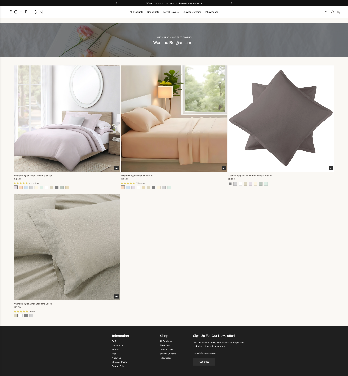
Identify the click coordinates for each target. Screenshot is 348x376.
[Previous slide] (117, 3)
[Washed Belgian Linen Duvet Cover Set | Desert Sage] (62, 187)
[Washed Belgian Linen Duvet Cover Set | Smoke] (41, 187)
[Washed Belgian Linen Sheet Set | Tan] (143, 187)
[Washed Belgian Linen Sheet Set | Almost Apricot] (123, 187)
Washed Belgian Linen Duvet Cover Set (33, 175)
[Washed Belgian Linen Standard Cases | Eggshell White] (21, 315)
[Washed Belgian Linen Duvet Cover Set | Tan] (67, 187)
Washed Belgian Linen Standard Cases (33, 303)
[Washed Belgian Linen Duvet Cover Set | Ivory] (36, 187)
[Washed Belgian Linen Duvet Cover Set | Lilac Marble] (15, 187)
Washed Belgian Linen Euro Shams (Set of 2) (250, 175)
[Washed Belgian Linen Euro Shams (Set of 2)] (281, 118)
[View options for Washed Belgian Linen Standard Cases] (116, 296)
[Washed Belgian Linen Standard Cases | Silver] (31, 315)
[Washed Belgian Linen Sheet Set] (174, 118)
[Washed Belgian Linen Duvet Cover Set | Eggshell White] (46, 187)
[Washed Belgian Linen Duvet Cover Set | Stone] (51, 187)
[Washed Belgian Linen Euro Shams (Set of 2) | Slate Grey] (230, 184)
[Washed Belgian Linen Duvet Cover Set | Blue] (26, 187)
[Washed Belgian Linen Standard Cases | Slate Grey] (26, 315)
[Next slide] (231, 3)
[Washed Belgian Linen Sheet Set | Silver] (164, 187)
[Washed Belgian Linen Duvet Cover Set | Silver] (31, 187)
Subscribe (203, 362)
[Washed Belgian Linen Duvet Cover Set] (67, 118)
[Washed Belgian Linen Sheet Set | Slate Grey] (153, 187)
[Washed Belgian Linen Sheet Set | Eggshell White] (138, 187)
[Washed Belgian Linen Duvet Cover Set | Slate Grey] (56, 187)
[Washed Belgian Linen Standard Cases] (67, 247)
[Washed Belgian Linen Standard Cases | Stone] (15, 315)
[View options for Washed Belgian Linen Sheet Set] (224, 168)
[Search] (332, 12)
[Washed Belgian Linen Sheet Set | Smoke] (169, 187)
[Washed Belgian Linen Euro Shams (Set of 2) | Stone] (245, 184)
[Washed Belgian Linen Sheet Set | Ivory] (159, 187)
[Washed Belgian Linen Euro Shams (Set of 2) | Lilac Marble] (250, 184)
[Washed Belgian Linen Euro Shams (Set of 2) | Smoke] (266, 184)
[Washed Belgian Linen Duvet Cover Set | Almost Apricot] (21, 187)
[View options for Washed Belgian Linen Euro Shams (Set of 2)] (331, 168)
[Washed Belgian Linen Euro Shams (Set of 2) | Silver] (235, 184)
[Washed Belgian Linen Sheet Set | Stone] (148, 187)
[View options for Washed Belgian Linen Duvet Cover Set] (116, 168)
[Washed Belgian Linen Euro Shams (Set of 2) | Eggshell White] (240, 184)
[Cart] (338, 12)
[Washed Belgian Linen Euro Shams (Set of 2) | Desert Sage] (260, 184)
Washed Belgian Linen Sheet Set (137, 175)
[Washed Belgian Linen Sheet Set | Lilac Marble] (133, 187)
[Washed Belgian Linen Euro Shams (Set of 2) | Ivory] (255, 184)
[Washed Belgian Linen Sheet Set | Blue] (128, 187)
